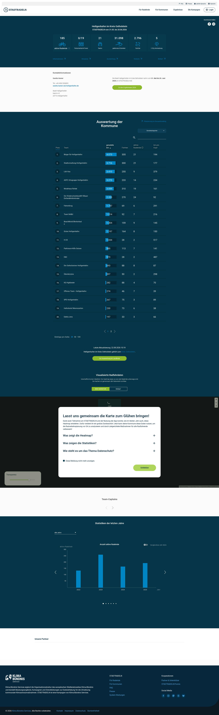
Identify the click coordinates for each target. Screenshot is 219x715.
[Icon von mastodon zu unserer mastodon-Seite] (173, 696)
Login (211, 10)
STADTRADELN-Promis (171, 684)
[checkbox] (109, 460)
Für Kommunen (161, 10)
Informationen (58, 59)
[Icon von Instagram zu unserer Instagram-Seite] (168, 696)
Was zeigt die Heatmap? (78, 435)
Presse (190, 4)
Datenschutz (81, 711)
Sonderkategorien (152, 130)
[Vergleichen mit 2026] (146, 545)
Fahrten (125, 148)
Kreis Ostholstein (128, 352)
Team (66, 148)
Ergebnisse (178, 10)
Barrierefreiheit (93, 711)
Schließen (145, 468)
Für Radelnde (144, 10)
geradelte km (110, 146)
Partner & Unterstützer (170, 680)
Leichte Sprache (201, 4)
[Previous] (107, 508)
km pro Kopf (156, 146)
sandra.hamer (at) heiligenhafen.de (66, 86)
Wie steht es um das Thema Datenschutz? (88, 451)
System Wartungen (117, 695)
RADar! (160, 59)
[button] (55, 572)
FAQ (182, 4)
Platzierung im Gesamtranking (155, 121)
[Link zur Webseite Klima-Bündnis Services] (15, 678)
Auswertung (111, 59)
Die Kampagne (194, 10)
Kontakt (60, 711)
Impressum (69, 711)
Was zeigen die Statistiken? (79, 443)
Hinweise (85, 59)
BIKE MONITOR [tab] (100, 389)
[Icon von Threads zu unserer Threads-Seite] (178, 696)
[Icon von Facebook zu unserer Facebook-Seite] (163, 696)
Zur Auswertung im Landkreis (109, 358)
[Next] (112, 508)
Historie (137, 59)
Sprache (212, 4)
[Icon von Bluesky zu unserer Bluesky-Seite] (183, 696)
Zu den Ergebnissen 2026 (127, 87)
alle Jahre (58, 533)
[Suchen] (134, 137)
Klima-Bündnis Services (21, 711)
